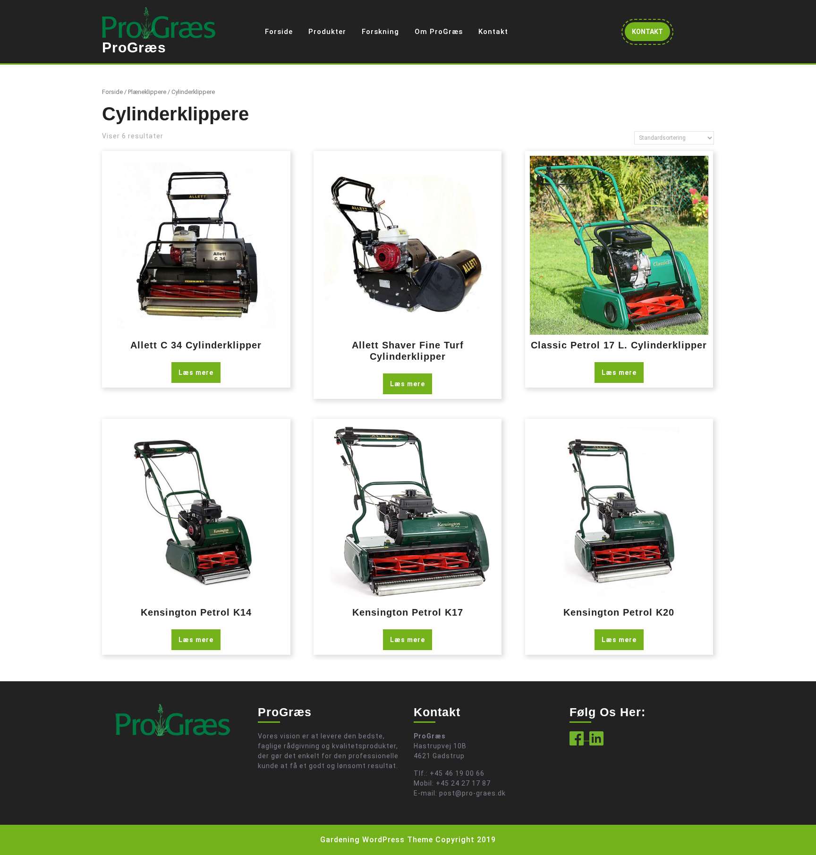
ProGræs (134, 47)
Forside (279, 31)
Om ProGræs (439, 31)
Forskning (380, 31)
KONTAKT (651, 34)
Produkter (327, 31)
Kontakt (493, 31)
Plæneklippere (147, 91)
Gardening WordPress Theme (376, 839)
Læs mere (195, 372)
